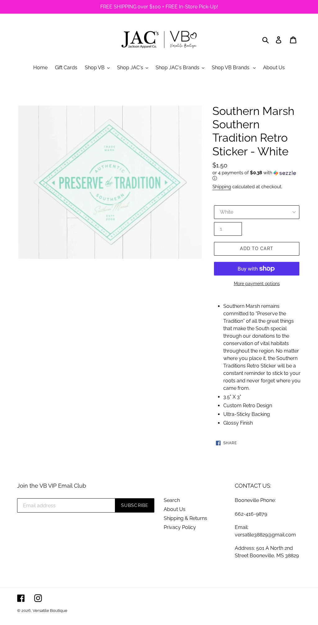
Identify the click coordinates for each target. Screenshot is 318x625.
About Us (174, 509)
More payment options (257, 283)
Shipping (221, 186)
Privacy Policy (180, 527)
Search (172, 500)
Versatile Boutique (50, 610)
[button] (256, 175)
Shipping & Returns (185, 518)
